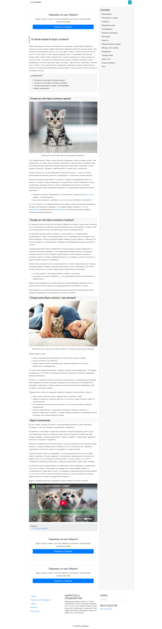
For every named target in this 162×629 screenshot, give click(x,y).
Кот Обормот (36, 2)
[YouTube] (104, 609)
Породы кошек (107, 55)
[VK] (110, 609)
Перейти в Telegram (63, 27)
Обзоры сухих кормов (110, 48)
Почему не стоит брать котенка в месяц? (49, 80)
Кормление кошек (108, 25)
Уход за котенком (40, 528)
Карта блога (34, 611)
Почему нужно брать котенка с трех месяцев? (51, 86)
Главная (33, 596)
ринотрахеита (34, 209)
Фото (104, 66)
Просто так (106, 59)
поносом (89, 194)
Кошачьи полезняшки (110, 33)
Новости (105, 40)
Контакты (34, 607)
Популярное (106, 51)
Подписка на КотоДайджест (40, 600)
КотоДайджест (107, 29)
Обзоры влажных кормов (111, 44)
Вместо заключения (41, 88)
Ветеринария (106, 14)
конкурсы (105, 21)
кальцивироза (60, 209)
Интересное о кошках (110, 18)
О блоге (33, 604)
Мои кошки (106, 36)
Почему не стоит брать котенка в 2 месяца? (50, 83)
